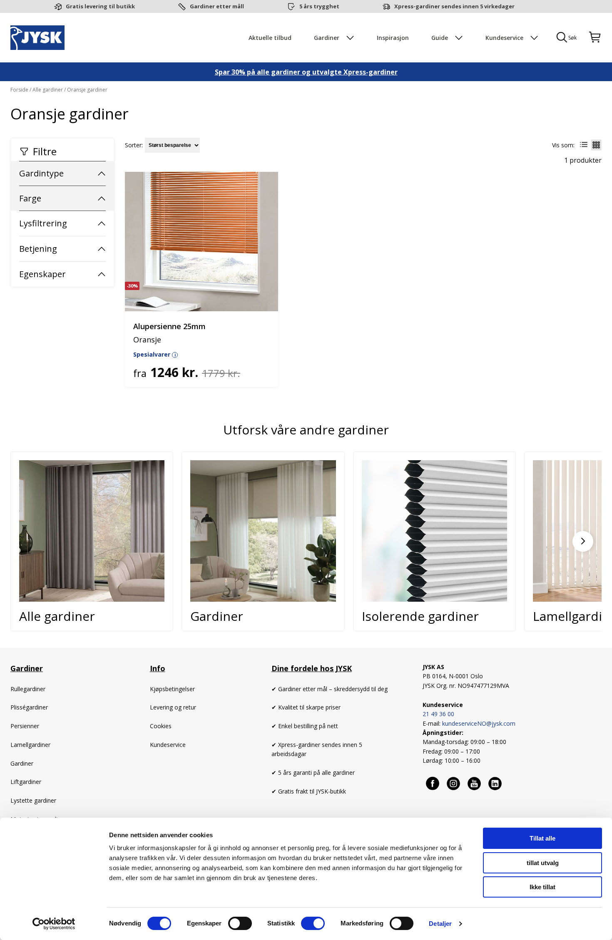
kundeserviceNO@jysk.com (478, 723)
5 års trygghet (319, 6)
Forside (20, 89)
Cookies (161, 726)
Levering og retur (173, 707)
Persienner (24, 726)
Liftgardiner (25, 782)
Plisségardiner (29, 707)
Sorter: (134, 145)
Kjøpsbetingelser (172, 689)
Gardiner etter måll (217, 6)
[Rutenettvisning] (596, 145)
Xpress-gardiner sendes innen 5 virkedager (454, 6)
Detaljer (440, 923)
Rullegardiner (27, 689)
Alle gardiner (47, 89)
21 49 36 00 (438, 714)
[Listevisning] (584, 145)
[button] (582, 541)
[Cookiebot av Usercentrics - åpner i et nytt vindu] (53, 924)
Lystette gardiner (33, 800)
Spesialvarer (154, 354)
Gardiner (22, 763)
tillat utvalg (543, 862)
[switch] (240, 923)
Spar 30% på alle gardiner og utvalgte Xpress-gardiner (306, 72)
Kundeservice (168, 745)
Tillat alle (542, 838)
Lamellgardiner (30, 745)
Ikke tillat (542, 886)
